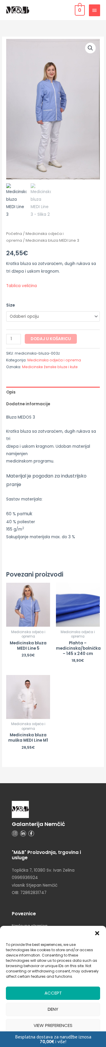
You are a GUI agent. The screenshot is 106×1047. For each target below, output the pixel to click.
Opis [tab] (11, 392)
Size (10, 305)
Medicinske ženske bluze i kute (50, 366)
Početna (14, 233)
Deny (53, 1009)
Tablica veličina (21, 286)
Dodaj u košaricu (51, 339)
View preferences (53, 1025)
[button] (97, 933)
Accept (53, 993)
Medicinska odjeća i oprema (54, 360)
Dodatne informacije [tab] (28, 404)
